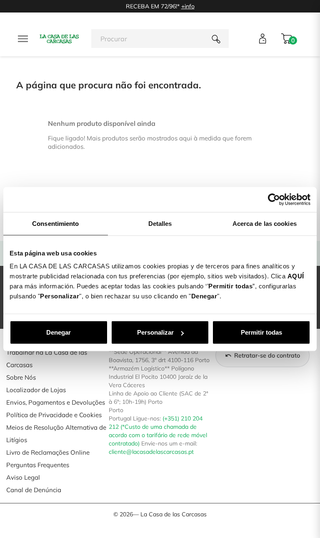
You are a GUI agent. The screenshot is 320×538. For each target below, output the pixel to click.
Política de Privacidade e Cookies (54, 415)
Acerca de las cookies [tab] (264, 223)
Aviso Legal (23, 477)
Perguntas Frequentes (37, 465)
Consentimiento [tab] (55, 223)
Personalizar (155, 332)
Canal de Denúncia (33, 490)
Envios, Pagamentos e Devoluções (55, 402)
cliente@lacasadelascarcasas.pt (151, 451)
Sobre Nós (21, 377)
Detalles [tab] (160, 223)
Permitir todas (261, 332)
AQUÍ (296, 276)
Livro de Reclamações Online (48, 452)
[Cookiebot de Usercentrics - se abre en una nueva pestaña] (274, 199)
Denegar (58, 332)
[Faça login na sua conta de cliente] (263, 38)
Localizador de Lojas (36, 390)
